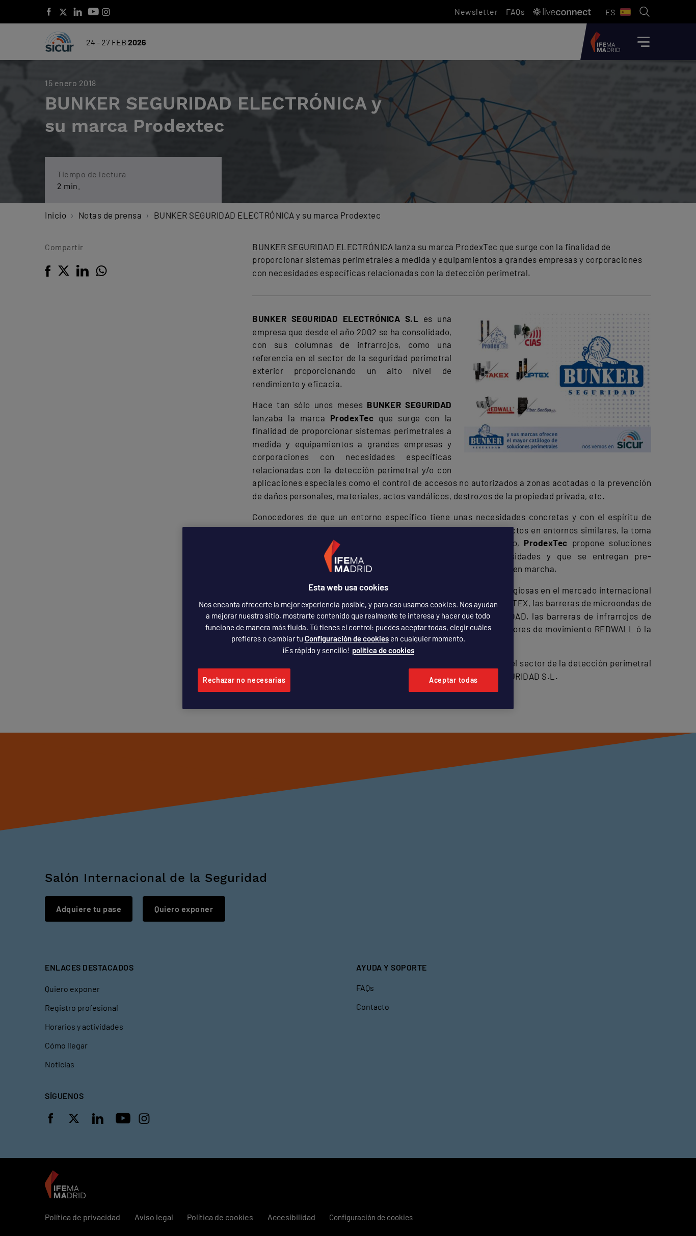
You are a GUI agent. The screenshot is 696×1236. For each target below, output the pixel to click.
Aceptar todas (453, 680)
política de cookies (383, 650)
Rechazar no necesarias (244, 680)
